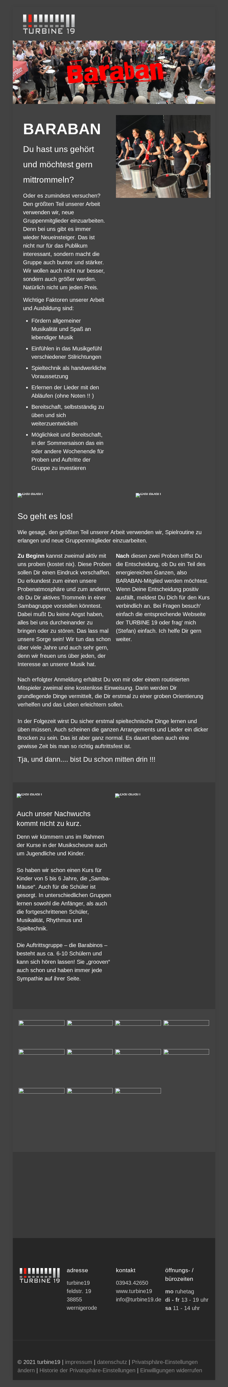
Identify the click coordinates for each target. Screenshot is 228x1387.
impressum (78, 1362)
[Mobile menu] (201, 23)
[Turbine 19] (49, 23)
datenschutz (112, 1362)
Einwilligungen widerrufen (171, 1370)
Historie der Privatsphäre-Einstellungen (87, 1370)
